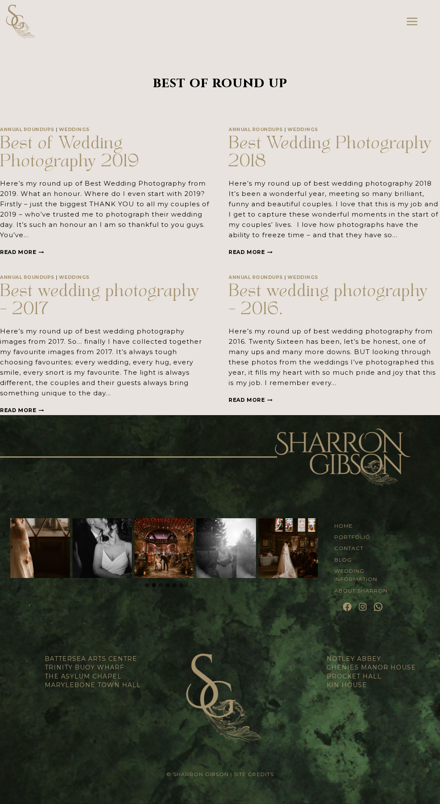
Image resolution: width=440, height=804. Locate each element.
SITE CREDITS (254, 774)
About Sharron (361, 590)
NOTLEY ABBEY (354, 659)
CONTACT (349, 548)
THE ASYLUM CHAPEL (83, 676)
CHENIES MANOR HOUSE (371, 667)
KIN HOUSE (347, 685)
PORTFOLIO (352, 537)
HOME (343, 526)
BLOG (343, 559)
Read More (22, 252)
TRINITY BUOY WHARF (84, 667)
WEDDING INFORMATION (355, 575)
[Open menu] (412, 21)
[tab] (147, 585)
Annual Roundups (27, 129)
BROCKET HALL (354, 676)
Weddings (74, 129)
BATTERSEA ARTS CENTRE (91, 659)
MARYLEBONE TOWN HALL (93, 685)
